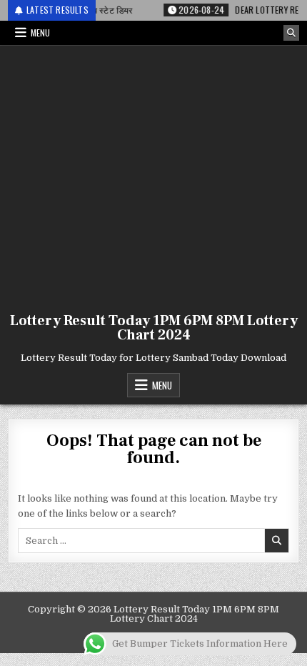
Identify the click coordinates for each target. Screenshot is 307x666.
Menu (40, 32)
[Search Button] (291, 33)
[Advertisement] (153, 176)
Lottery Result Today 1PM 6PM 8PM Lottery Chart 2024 (154, 328)
